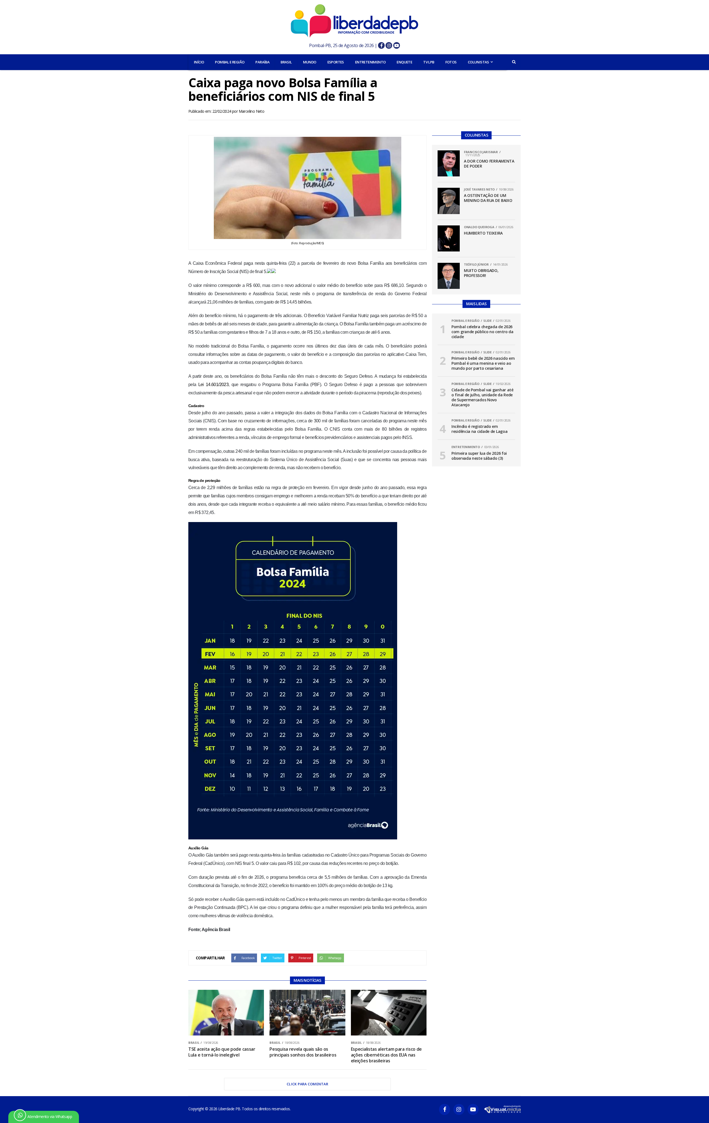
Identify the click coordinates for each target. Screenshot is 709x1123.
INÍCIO (199, 62)
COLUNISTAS (478, 62)
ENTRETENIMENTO (370, 62)
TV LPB (428, 62)
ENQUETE (404, 62)
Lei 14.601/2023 (213, 384)
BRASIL (286, 62)
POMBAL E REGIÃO (229, 62)
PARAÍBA (262, 62)
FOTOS (451, 62)
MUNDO (309, 62)
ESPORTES (335, 62)
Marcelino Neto (251, 111)
